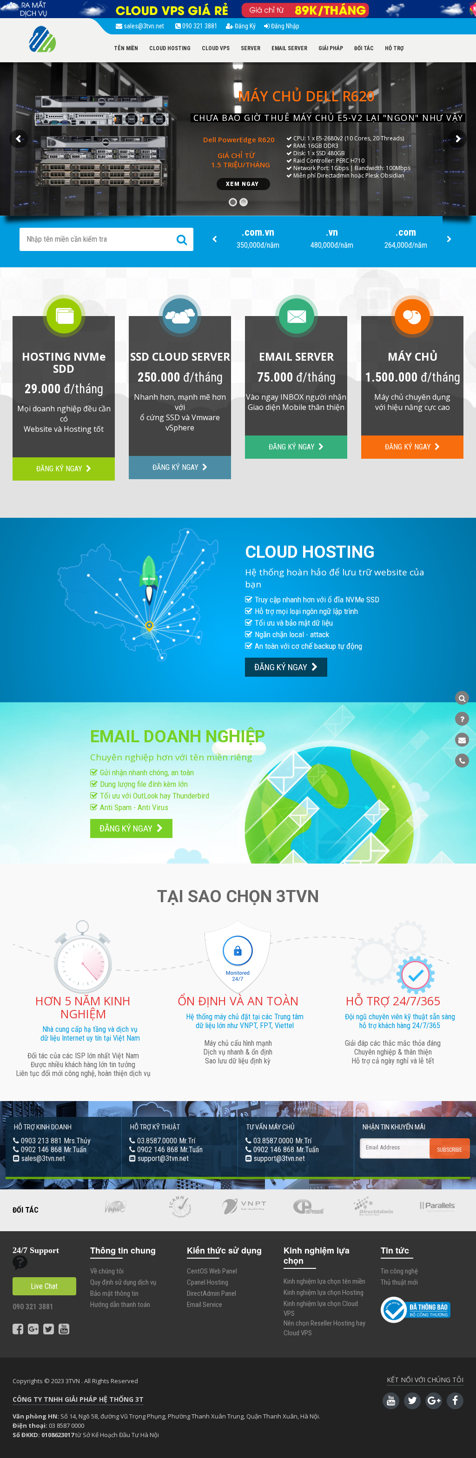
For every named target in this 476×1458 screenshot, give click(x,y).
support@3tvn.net (163, 1158)
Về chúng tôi (107, 1271)
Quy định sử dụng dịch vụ (123, 1282)
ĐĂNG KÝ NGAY (60, 468)
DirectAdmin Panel (211, 1293)
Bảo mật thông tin (114, 1293)
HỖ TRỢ (394, 48)
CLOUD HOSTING (170, 48)
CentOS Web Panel (212, 1271)
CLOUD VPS (216, 48)
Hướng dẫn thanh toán (120, 1304)
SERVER (250, 48)
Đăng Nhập (284, 26)
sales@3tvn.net (144, 26)
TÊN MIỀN (126, 48)
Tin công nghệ (399, 1271)
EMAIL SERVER (289, 48)
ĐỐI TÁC (364, 48)
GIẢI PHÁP (330, 48)
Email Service (204, 1304)
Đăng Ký (244, 26)
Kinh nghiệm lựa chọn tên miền (324, 1281)
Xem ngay (243, 184)
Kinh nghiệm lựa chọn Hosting (324, 1292)
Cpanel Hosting (207, 1282)
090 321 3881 (199, 26)
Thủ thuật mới (399, 1282)
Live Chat (44, 1286)
